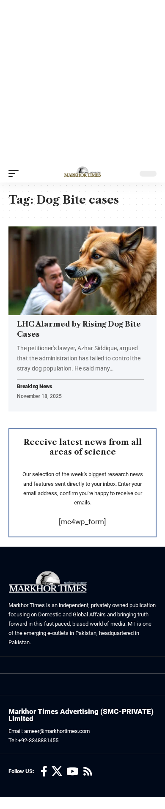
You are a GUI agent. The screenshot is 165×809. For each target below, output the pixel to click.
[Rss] (87, 772)
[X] (57, 772)
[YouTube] (72, 772)
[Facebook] (44, 772)
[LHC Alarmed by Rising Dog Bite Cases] (82, 270)
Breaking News (34, 386)
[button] (15, 173)
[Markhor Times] (82, 174)
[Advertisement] (82, 82)
